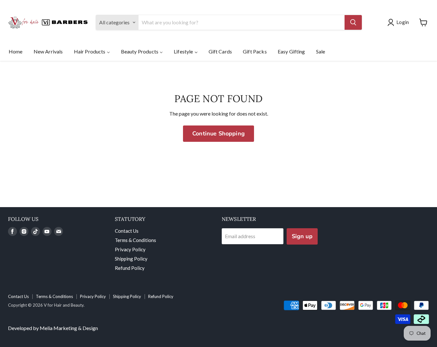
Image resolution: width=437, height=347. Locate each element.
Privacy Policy (130, 249)
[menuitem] (15, 51)
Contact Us (127, 231)
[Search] (353, 22)
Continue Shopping (218, 133)
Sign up (302, 236)
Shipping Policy (131, 259)
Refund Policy (130, 268)
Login (402, 22)
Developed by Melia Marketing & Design (53, 328)
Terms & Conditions (135, 240)
